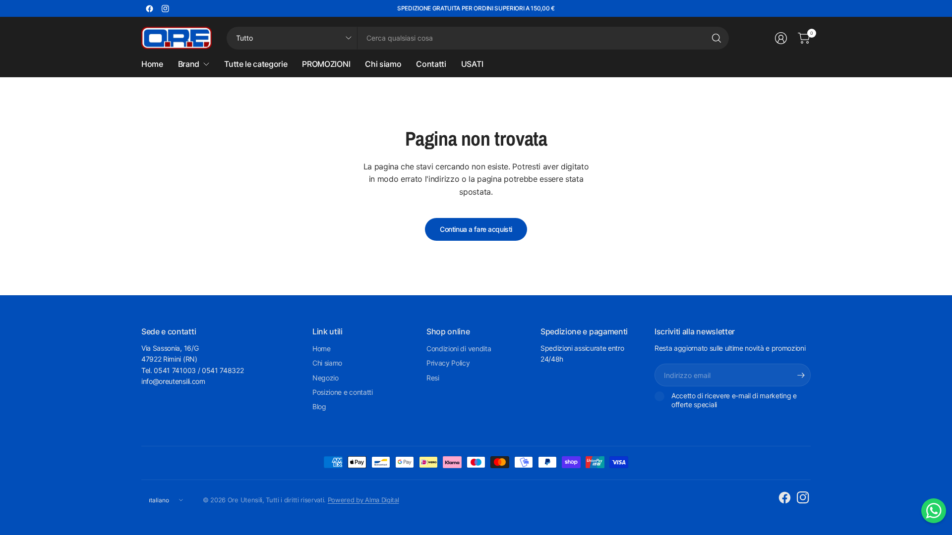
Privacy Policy (448, 363)
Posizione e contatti (342, 392)
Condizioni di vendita (458, 348)
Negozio (325, 378)
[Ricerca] (716, 38)
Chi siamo (327, 363)
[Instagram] (165, 8)
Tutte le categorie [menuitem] (255, 64)
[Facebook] (149, 8)
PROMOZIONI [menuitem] (326, 64)
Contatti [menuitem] (431, 64)
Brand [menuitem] (188, 64)
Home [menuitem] (152, 64)
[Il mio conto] (781, 38)
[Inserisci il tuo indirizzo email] (801, 375)
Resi (432, 378)
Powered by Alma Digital (363, 500)
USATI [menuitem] (472, 64)
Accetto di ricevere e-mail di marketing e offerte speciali (734, 400)
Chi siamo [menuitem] (383, 64)
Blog (319, 406)
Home (321, 348)
